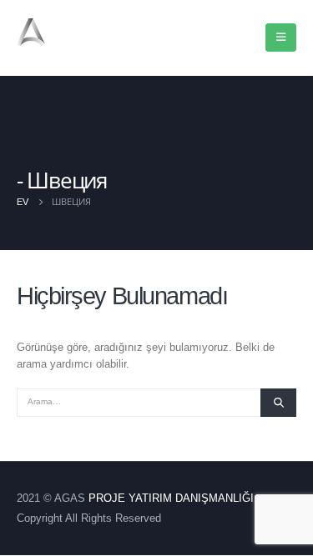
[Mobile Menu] (280, 37)
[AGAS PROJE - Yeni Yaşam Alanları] (58, 32)
